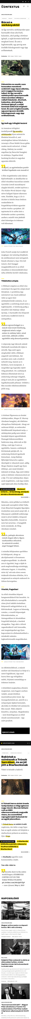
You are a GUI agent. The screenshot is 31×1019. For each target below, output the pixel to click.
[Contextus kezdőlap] (10, 6)
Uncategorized (6, 14)
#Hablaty (10, 18)
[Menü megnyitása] (28, 6)
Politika (4, 957)
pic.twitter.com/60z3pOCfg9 (13, 882)
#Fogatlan (4, 18)
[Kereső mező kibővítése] (24, 6)
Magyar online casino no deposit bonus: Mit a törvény (14, 926)
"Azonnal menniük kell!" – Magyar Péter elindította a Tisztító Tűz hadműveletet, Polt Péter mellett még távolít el (15, 1009)
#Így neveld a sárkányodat (20, 18)
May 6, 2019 (19, 885)
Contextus (4, 56)
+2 (28, 18)
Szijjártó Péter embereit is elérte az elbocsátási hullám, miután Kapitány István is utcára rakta (15, 963)
